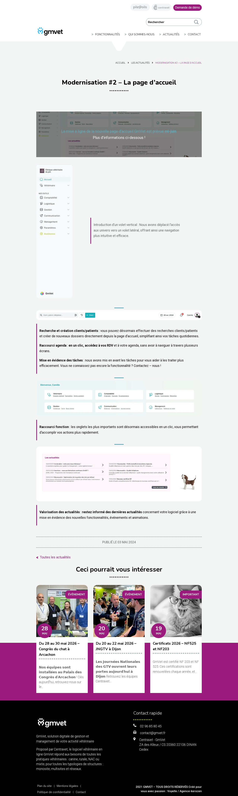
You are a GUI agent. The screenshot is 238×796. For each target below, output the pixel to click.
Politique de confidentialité (54, 792)
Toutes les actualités (55, 557)
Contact (194, 34)
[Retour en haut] (223, 781)
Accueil (120, 62)
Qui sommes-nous (141, 34)
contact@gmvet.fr (152, 733)
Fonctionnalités (107, 34)
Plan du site (44, 786)
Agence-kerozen (191, 791)
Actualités (171, 34)
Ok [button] (196, 22)
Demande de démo (187, 7)
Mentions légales (67, 786)
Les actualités (140, 62)
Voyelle (172, 791)
